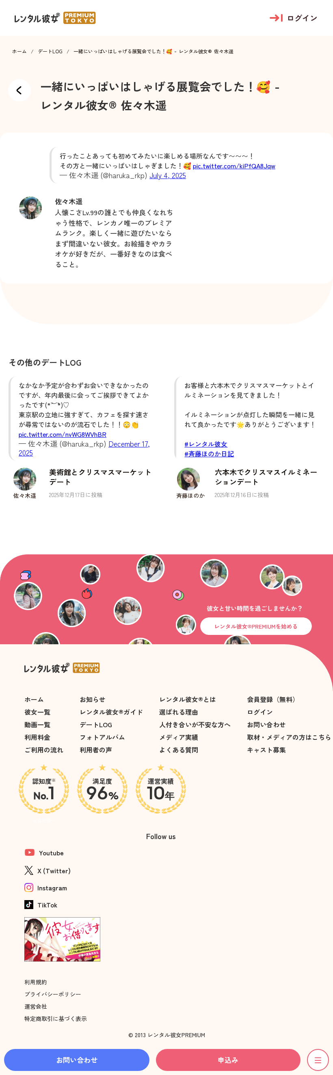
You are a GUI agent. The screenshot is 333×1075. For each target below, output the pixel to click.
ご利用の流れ (43, 749)
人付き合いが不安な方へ (195, 724)
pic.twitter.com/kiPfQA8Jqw (234, 165)
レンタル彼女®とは (187, 699)
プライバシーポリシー (52, 994)
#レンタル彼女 (205, 444)
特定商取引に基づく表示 (55, 1018)
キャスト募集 (266, 749)
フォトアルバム (102, 737)
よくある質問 (178, 749)
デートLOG (50, 51)
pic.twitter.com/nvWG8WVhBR (62, 434)
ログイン (260, 712)
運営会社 (35, 1006)
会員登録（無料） (273, 699)
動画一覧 (37, 724)
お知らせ (93, 699)
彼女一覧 (37, 712)
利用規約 (35, 982)
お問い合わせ (266, 724)
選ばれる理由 (178, 712)
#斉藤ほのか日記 (209, 453)
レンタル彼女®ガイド (111, 712)
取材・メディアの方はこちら (289, 737)
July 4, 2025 (167, 175)
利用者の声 (96, 749)
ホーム (19, 51)
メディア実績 (178, 737)
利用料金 (37, 737)
